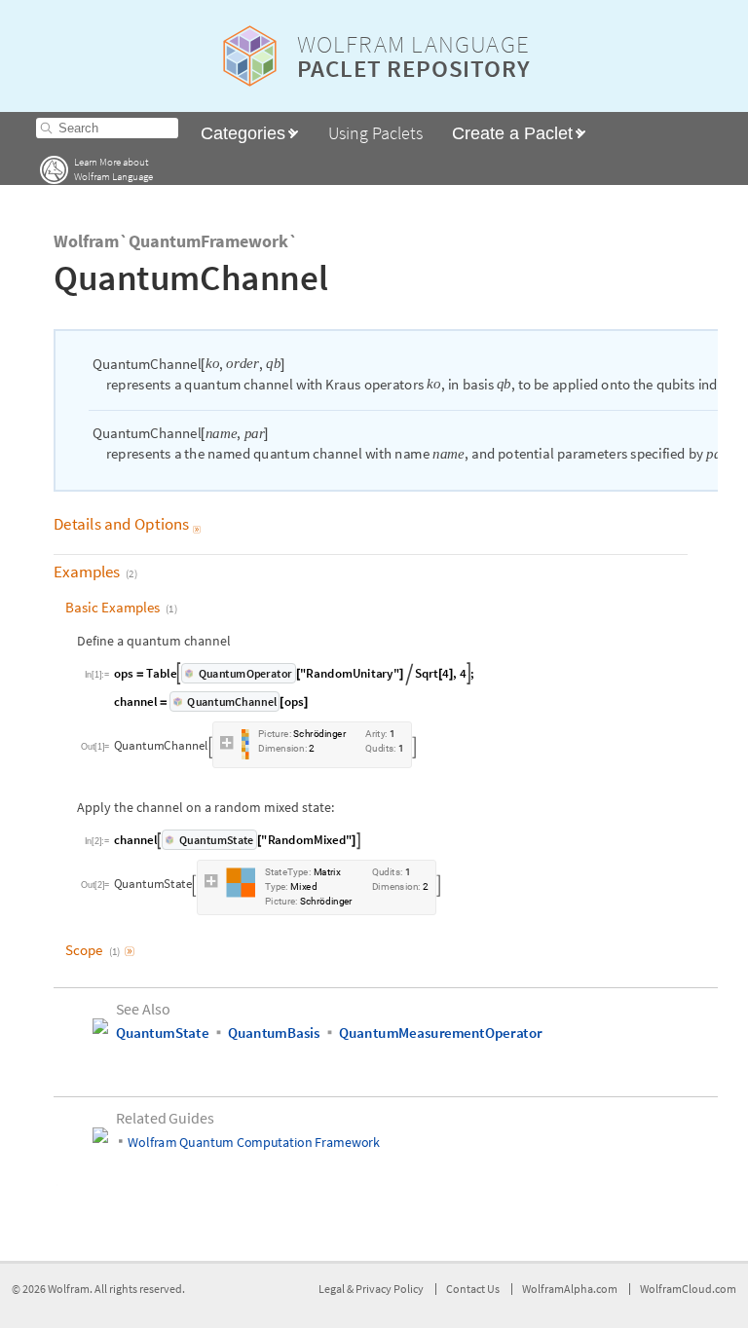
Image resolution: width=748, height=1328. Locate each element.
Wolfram (69, 1288)
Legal (332, 1288)
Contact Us (473, 1288)
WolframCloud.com (688, 1288)
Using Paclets (375, 133)
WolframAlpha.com (569, 1288)
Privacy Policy (389, 1288)
